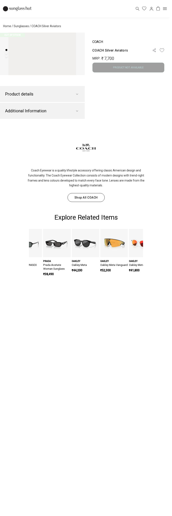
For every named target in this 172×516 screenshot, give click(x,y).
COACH (97, 42)
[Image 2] (6, 53)
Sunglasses (21, 26)
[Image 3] (6, 56)
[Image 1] (6, 50)
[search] (137, 8)
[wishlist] (144, 8)
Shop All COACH (86, 197)
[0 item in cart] (158, 8)
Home (7, 26)
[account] (151, 8)
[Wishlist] (161, 50)
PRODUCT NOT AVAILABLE (128, 67)
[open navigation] (165, 8)
